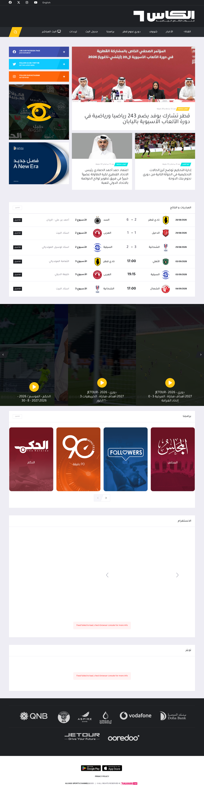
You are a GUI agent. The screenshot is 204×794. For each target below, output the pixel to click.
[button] (3, 354)
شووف (153, 32)
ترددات (73, 32)
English (47, 3)
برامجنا (110, 32)
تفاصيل (17, 207)
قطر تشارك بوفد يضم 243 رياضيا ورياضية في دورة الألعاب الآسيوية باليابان (137, 119)
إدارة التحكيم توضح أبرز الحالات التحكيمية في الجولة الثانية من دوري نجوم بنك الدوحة (167, 175)
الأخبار (169, 32)
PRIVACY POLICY (102, 776)
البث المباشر (49, 32)
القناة (188, 32)
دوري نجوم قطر (132, 32)
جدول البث (91, 32)
